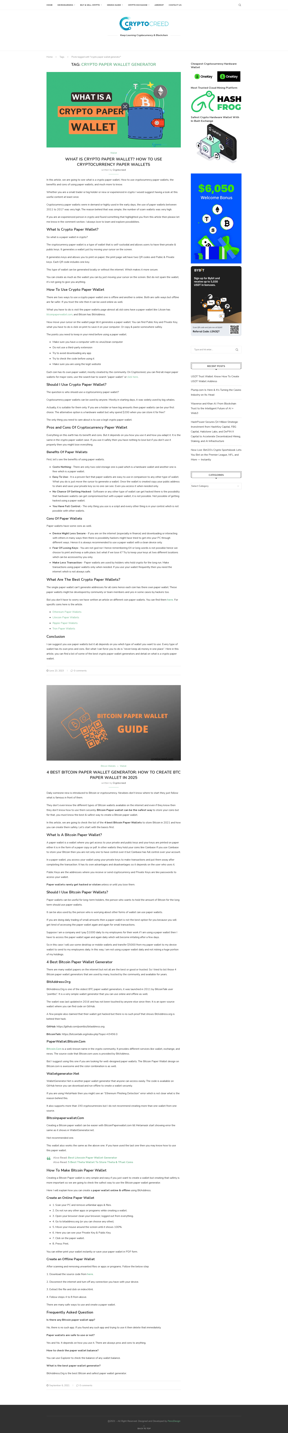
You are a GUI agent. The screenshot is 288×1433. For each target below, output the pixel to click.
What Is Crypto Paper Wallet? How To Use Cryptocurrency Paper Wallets (113, 161)
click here (132, 377)
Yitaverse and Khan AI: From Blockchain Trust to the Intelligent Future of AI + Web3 (213, 408)
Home (49, 5)
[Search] (240, 5)
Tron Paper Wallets (63, 628)
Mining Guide (114, 5)
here (170, 600)
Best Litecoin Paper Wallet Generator (92, 1158)
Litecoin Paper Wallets (65, 617)
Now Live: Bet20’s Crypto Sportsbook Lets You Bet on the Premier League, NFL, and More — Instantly (216, 454)
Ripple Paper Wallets (65, 623)
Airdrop (159, 5)
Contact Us (175, 5)
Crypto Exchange (137, 5)
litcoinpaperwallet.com (59, 314)
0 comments (80, 670)
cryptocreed (119, 169)
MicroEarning (65, 5)
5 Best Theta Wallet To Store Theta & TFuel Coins (100, 1162)
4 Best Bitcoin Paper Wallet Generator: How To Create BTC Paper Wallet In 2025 (114, 775)
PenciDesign (174, 1421)
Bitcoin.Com (54, 1049)
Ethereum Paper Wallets (67, 612)
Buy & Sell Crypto (90, 5)
